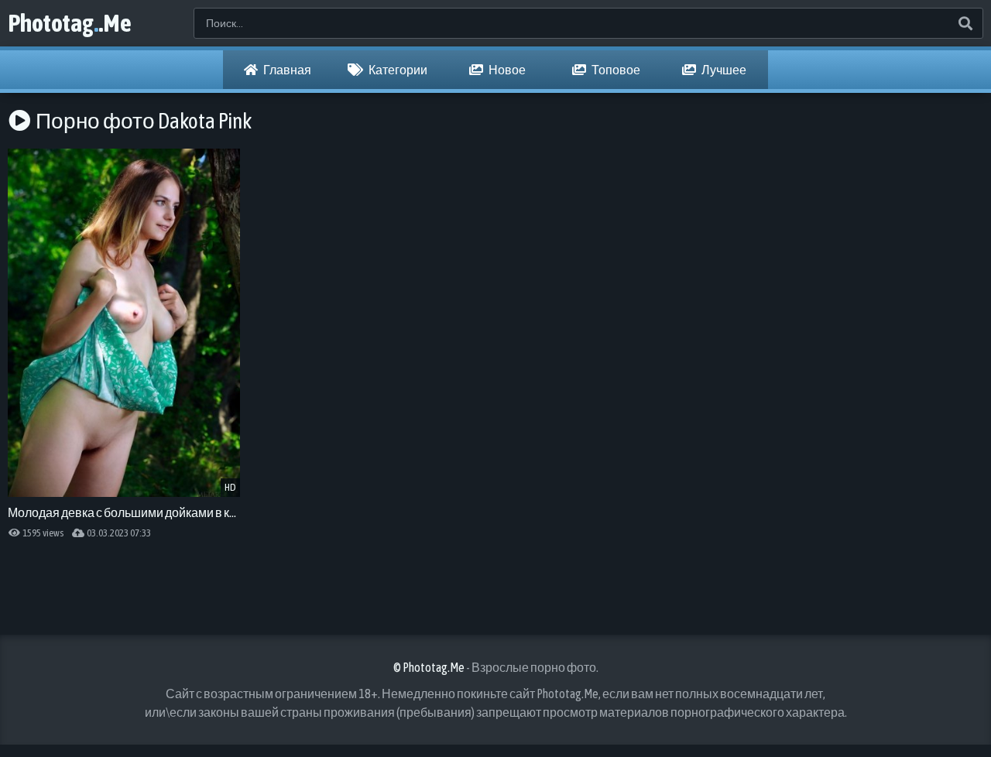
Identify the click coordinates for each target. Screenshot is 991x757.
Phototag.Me (70, 23)
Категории (397, 70)
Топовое (615, 70)
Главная (286, 70)
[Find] (964, 23)
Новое (506, 70)
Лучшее (723, 70)
